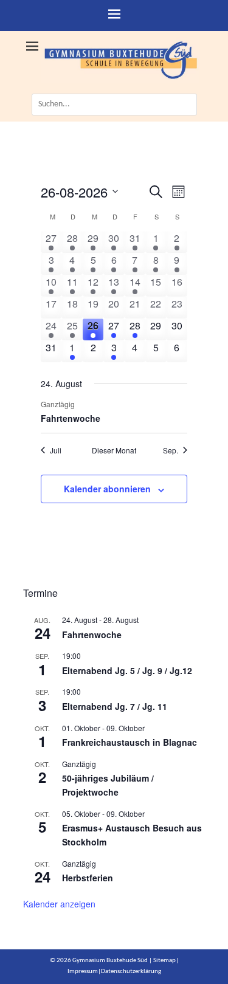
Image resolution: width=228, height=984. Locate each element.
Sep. (170, 450)
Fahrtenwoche (70, 418)
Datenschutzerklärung (131, 971)
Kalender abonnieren (107, 489)
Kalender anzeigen (59, 904)
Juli (55, 450)
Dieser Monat (114, 450)
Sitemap (164, 960)
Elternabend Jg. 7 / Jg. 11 (114, 706)
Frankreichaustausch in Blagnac (129, 742)
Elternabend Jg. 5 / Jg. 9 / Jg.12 (127, 670)
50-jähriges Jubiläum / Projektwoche (108, 785)
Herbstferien (87, 878)
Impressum (82, 971)
